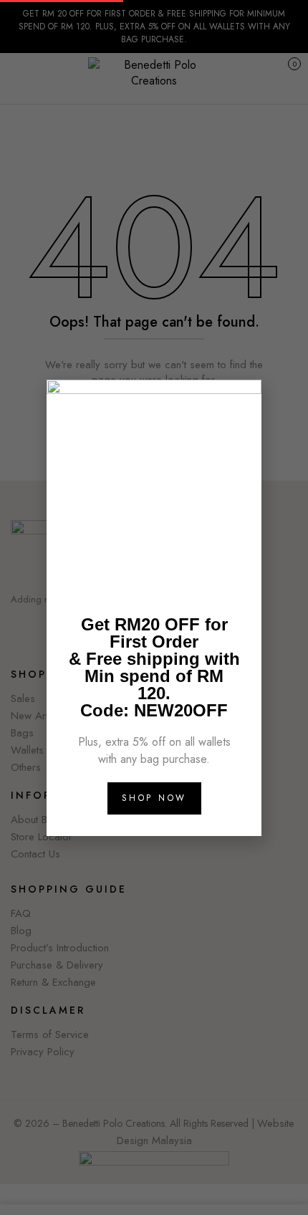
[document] (154, 607)
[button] (243, 399)
